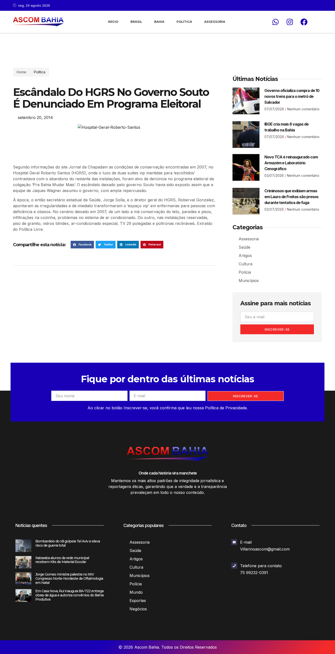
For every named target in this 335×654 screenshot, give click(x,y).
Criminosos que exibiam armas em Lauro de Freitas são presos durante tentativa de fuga (291, 196)
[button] (82, 245)
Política (184, 22)
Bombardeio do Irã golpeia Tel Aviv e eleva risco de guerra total (67, 543)
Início (113, 22)
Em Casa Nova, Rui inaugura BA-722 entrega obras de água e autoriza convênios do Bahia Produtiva (69, 595)
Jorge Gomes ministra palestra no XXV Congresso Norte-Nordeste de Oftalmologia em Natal (69, 578)
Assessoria (214, 22)
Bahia (159, 22)
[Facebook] (304, 22)
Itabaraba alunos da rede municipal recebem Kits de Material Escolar (62, 560)
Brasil (136, 22)
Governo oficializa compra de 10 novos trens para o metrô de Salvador (291, 96)
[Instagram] (290, 22)
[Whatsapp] (275, 22)
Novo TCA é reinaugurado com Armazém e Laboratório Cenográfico (291, 162)
